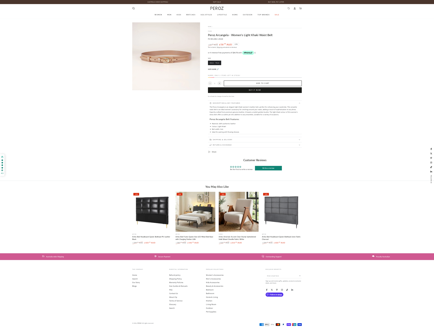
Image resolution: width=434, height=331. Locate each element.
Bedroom (209, 290)
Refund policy (174, 275)
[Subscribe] (300, 275)
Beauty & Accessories (214, 286)
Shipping (219, 47)
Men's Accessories (213, 279)
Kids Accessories (213, 282)
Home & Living (212, 297)
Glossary (172, 304)
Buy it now (255, 90)
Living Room (211, 304)
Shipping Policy (175, 279)
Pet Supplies (211, 312)
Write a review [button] (268, 168)
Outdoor (209, 308)
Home (209, 26)
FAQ (170, 290)
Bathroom (210, 293)
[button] (133, 8)
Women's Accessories (215, 275)
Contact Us (173, 293)
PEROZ (210, 31)
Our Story (136, 282)
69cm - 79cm (214, 63)
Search (135, 279)
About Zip (173, 297)
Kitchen (209, 301)
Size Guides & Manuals (178, 286)
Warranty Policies (176, 282)
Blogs (134, 286)
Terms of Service (176, 301)
